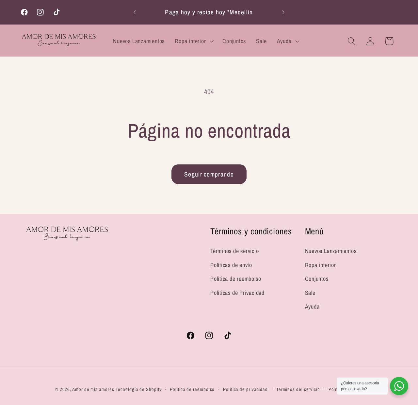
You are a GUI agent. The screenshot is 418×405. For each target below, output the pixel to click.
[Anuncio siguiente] (283, 12)
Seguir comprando (209, 174)
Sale (310, 293)
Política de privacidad (245, 389)
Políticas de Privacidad (237, 293)
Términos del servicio (298, 389)
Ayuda (312, 306)
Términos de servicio (234, 251)
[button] (193, 41)
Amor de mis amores (93, 389)
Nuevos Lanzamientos (331, 251)
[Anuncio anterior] (135, 12)
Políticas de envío (231, 265)
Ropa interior (320, 265)
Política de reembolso (235, 279)
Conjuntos (317, 279)
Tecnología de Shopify (138, 389)
